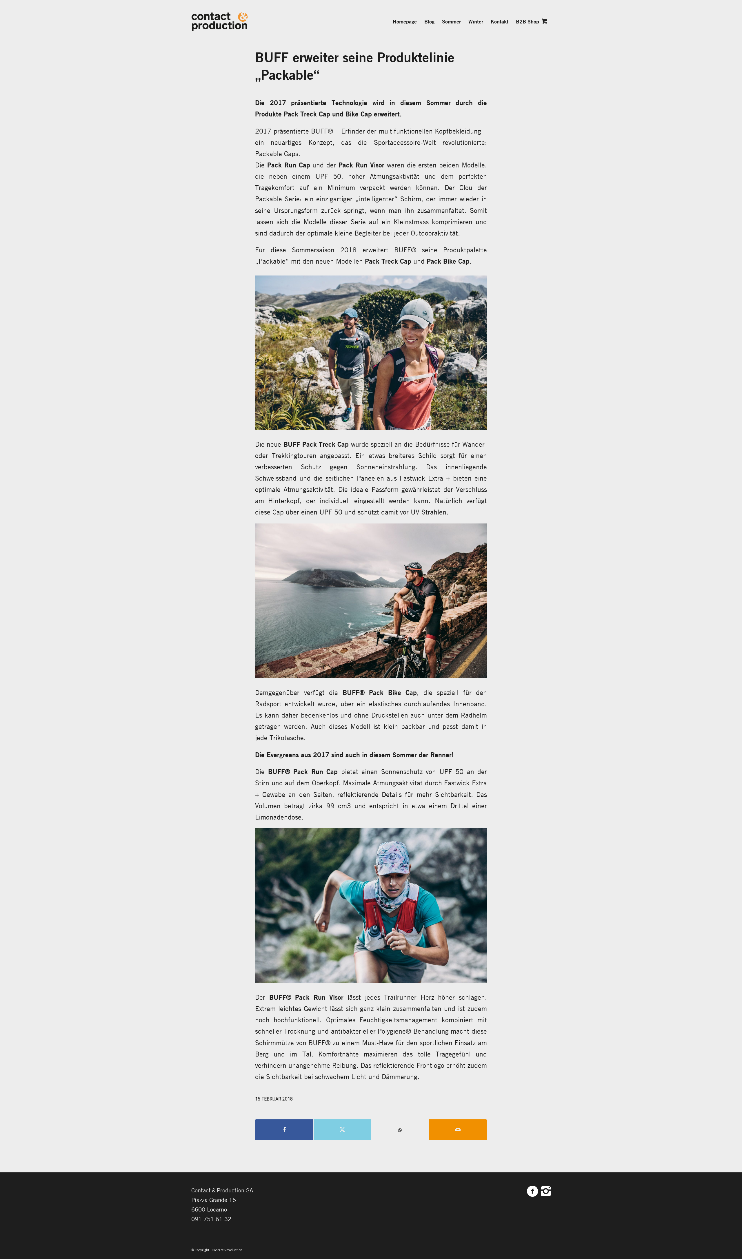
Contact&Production (227, 1250)
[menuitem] (405, 21)
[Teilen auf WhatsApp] (400, 1130)
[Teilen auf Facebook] (284, 1129)
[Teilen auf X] (342, 1129)
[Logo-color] (219, 21)
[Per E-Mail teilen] (458, 1129)
